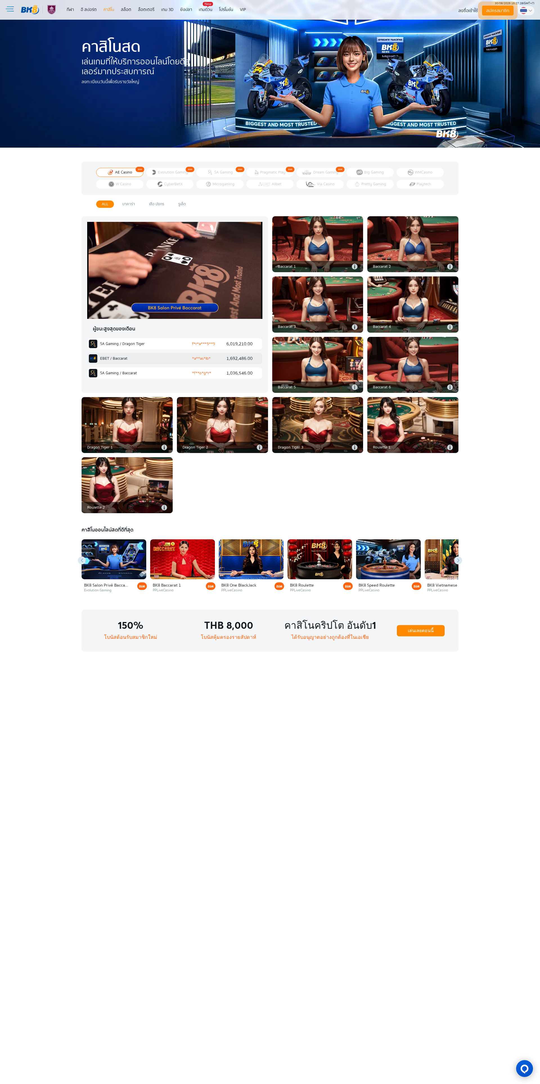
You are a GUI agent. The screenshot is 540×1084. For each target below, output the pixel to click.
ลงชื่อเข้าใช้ (468, 10)
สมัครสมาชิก (497, 10)
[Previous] (82, 560)
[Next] (458, 560)
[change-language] (526, 10)
